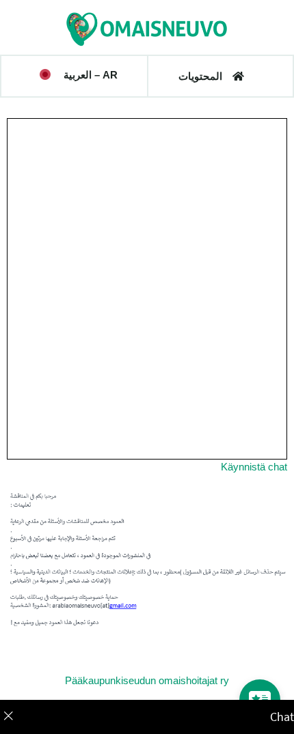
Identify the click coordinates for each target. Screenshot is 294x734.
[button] (79, 75)
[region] (147, 717)
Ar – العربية (91, 75)
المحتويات (200, 76)
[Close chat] (16, 717)
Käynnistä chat (254, 467)
